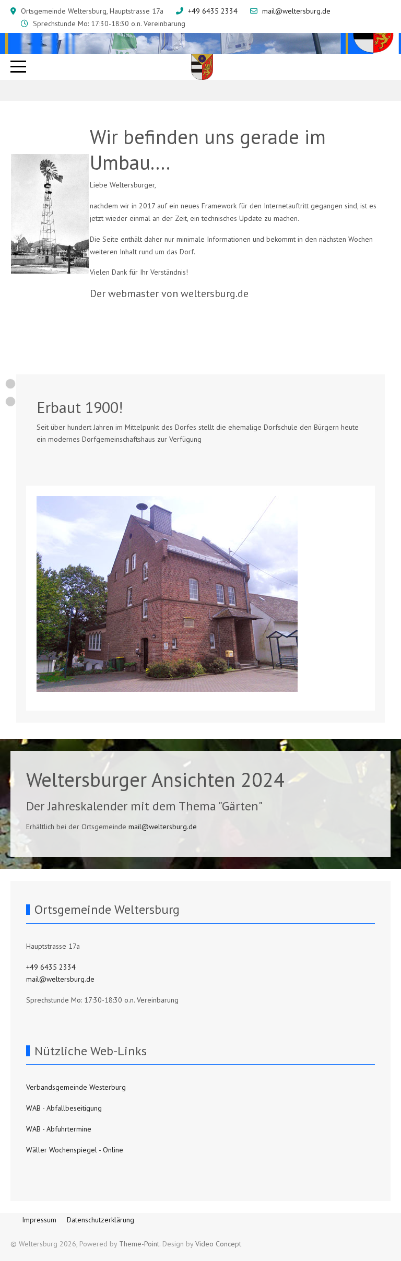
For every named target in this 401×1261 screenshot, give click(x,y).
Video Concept (218, 1243)
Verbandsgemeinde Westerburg (76, 1087)
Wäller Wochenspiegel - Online (74, 1149)
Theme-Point (139, 1243)
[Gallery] (10, 401)
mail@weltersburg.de (296, 11)
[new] (10, 384)
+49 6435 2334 (213, 11)
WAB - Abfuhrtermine (58, 1129)
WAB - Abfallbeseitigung (64, 1108)
